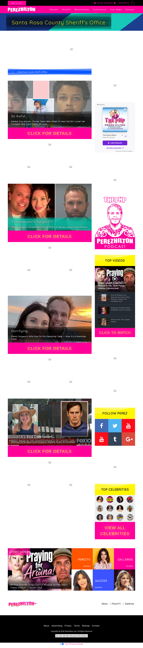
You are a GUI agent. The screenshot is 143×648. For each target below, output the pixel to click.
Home (12, 72)
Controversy (99, 9)
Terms (77, 626)
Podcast (129, 9)
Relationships (82, 9)
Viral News (116, 9)
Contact (96, 626)
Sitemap (86, 626)
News (105, 603)
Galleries (129, 603)
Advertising (57, 626)
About (46, 626)
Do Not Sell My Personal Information (71, 636)
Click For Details (50, 133)
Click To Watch (115, 332)
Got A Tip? (17, 3)
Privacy (68, 626)
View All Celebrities (115, 531)
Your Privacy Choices (74, 644)
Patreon (54, 9)
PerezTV (66, 9)
